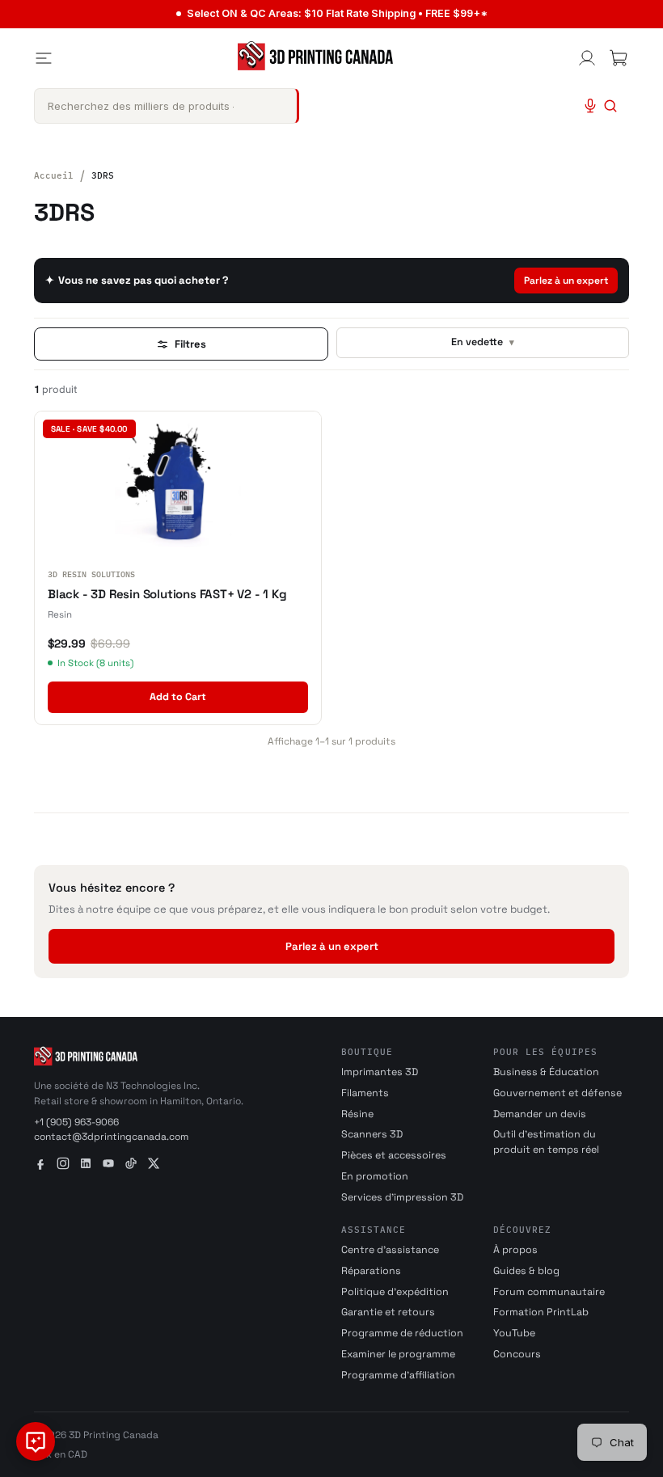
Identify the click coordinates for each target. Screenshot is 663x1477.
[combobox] (166, 106)
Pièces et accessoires (393, 1155)
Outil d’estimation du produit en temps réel (546, 1142)
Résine (357, 1114)
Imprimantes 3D (379, 1072)
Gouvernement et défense (557, 1093)
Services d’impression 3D (402, 1197)
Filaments (365, 1093)
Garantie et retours (388, 1312)
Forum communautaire (549, 1291)
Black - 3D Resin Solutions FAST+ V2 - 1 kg (167, 593)
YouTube (514, 1333)
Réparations (371, 1270)
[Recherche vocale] (590, 106)
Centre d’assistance (390, 1249)
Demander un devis (539, 1114)
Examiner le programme (398, 1354)
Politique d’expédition (395, 1291)
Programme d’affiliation (398, 1375)
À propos (515, 1249)
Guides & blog (526, 1270)
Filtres (190, 344)
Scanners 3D (372, 1134)
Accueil (54, 175)
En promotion (374, 1176)
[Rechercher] (610, 106)
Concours (517, 1354)
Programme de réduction (402, 1333)
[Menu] (43, 58)
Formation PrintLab (541, 1312)
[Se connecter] (587, 58)
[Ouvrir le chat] (35, 1441)
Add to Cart (178, 696)
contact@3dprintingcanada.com (111, 1136)
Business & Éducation (546, 1072)
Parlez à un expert (566, 280)
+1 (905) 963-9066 (76, 1122)
